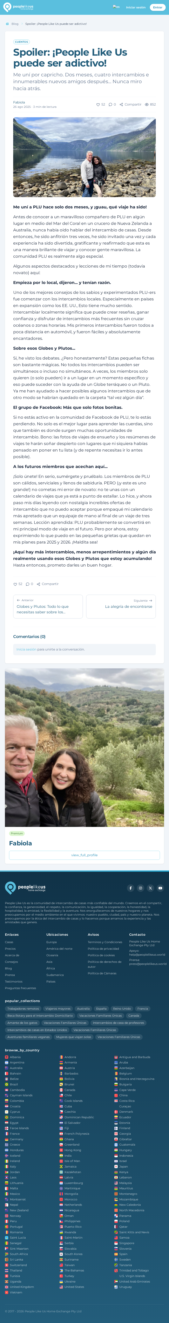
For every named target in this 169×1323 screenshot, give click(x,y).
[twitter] (150, 888)
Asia (49, 962)
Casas (9, 942)
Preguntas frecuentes (20, 988)
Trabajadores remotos (23, 1008)
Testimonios (13, 981)
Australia (83, 1008)
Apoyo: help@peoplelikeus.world (146, 952)
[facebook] (130, 888)
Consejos (11, 962)
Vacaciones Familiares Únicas (100, 1015)
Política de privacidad (103, 949)
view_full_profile (84, 855)
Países (50, 981)
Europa (51, 942)
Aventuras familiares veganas (28, 1037)
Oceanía (52, 955)
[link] (56, 24)
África (50, 968)
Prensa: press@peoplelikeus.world (146, 962)
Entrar (157, 7)
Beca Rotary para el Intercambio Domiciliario (40, 1015)
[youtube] (160, 888)
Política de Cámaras (102, 973)
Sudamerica (55, 975)
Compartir (133, 104)
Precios (10, 949)
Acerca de (12, 955)
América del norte (59, 949)
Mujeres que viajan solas (73, 1037)
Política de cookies (101, 955)
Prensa (10, 975)
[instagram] (140, 888)
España (101, 1008)
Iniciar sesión (136, 7)
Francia (142, 1008)
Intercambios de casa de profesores (118, 1023)
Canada (133, 1015)
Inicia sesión (26, 649)
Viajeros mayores (58, 1008)
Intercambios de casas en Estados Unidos (37, 1030)
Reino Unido (122, 1008)
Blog (8, 968)
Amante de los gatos (22, 1023)
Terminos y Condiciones (105, 942)
